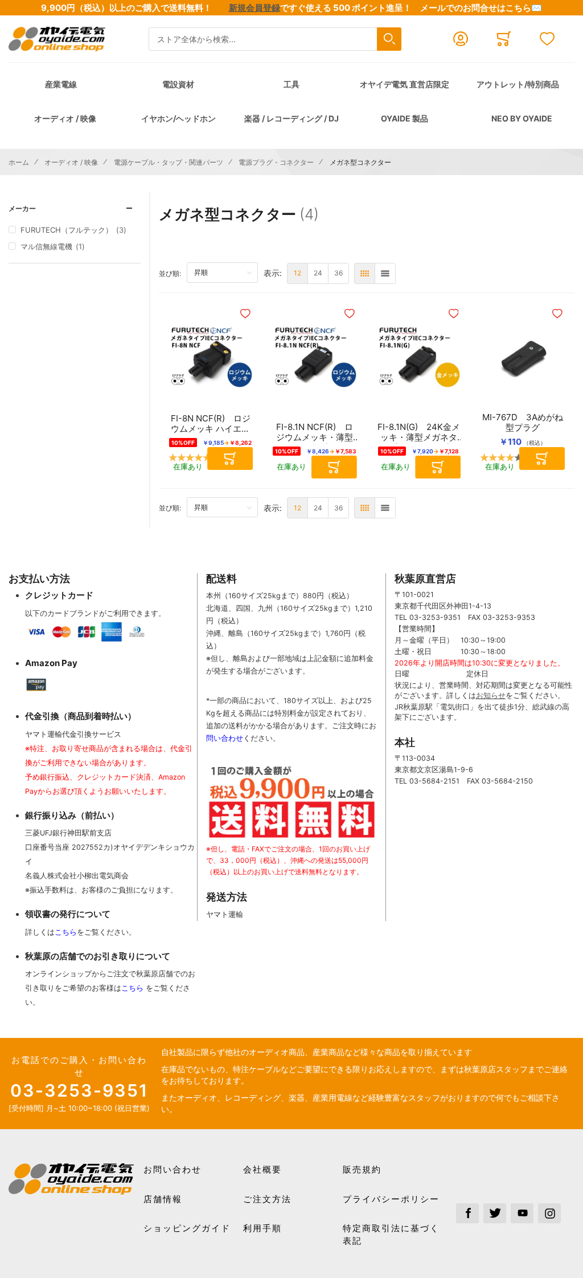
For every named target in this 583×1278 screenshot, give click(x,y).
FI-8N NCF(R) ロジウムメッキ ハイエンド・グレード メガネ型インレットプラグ (211, 423)
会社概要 (262, 1169)
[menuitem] (297, 273)
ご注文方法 (267, 1199)
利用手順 (262, 1228)
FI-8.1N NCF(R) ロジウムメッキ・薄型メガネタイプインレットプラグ (314, 432)
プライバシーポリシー (391, 1199)
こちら (66, 932)
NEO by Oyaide (521, 118)
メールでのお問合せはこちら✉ (481, 7)
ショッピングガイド (187, 1228)
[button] (246, 314)
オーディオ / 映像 (65, 118)
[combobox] (275, 39)
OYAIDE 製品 (404, 118)
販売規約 (362, 1169)
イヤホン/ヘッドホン (178, 118)
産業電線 (61, 84)
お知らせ (491, 695)
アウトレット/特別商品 (518, 84)
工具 (291, 84)
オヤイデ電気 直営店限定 (404, 84)
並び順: (173, 273)
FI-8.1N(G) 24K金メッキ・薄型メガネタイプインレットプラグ (418, 432)
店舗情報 (162, 1199)
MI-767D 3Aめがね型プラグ (522, 422)
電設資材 (178, 84)
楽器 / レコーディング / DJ (291, 118)
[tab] (75, 208)
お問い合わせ (172, 1169)
